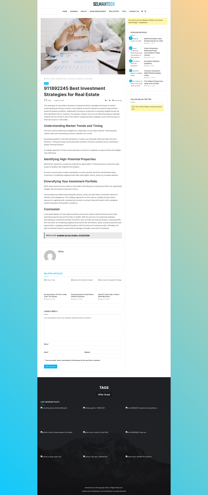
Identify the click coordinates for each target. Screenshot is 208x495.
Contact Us (134, 11)
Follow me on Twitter (141, 99)
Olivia (60, 251)
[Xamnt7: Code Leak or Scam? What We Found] (110, 285)
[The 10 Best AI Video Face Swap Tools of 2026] (137, 84)
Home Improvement (98, 11)
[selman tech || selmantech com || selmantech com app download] (104, 4)
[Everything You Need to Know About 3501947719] (146, 467)
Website (87, 352)
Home (65, 11)
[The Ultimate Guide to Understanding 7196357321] (104, 418)
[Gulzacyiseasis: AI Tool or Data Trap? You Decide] (56, 285)
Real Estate (114, 11)
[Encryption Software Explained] (137, 64)
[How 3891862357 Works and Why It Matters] (146, 418)
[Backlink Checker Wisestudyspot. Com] (61, 443)
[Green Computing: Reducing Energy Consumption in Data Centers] (137, 53)
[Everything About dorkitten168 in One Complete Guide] (61, 418)
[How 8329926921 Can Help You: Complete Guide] (146, 443)
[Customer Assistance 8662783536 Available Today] (137, 74)
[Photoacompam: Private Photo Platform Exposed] (83, 285)
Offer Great (104, 394)
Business (74, 11)
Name (46, 344)
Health (84, 11)
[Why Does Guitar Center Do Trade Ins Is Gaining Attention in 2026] (104, 443)
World (53, 79)
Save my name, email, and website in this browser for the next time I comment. (73, 360)
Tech (124, 11)
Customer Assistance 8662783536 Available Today (152, 73)
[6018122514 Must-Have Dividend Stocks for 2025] (137, 42)
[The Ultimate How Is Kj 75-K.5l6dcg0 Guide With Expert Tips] (61, 467)
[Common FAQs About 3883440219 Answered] (104, 467)
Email (46, 352)
